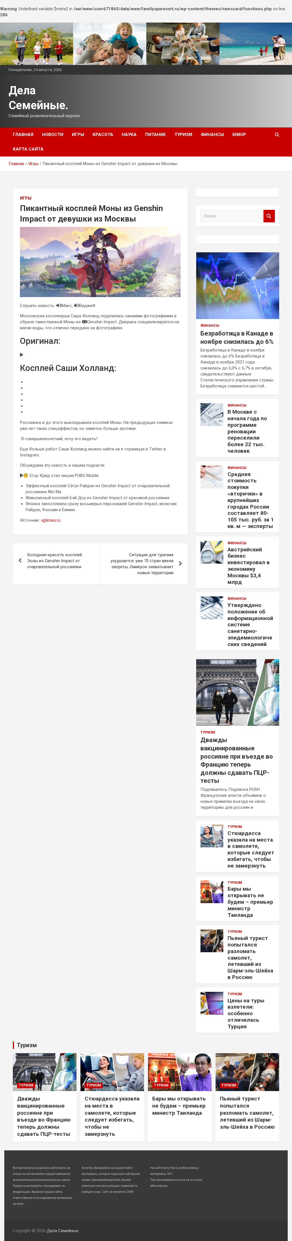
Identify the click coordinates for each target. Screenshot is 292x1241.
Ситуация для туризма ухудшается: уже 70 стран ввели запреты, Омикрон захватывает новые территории (142, 563)
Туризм (183, 134)
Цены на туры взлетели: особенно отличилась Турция (246, 1013)
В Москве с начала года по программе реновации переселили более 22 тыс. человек (247, 431)
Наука (129, 134)
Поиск (269, 216)
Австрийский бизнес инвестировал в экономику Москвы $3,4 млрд (249, 565)
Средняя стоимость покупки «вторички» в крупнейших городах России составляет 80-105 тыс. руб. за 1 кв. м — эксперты (251, 500)
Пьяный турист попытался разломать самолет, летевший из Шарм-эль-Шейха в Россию (250, 957)
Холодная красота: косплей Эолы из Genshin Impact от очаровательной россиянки (54, 560)
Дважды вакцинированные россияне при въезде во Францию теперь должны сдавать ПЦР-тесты (43, 1116)
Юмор (239, 134)
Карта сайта (28, 149)
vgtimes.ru (50, 520)
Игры (78, 134)
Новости (52, 134)
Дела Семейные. (63, 1230)
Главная (23, 134)
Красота (103, 134)
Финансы (212, 134)
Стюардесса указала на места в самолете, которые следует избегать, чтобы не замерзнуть (251, 849)
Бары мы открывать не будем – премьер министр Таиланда (250, 901)
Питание (155, 134)
